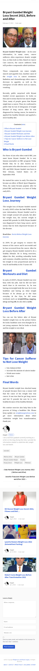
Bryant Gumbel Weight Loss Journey (17, 131)
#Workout (28, 463)
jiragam (8, 435)
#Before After (8, 457)
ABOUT (5, 665)
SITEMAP (33, 665)
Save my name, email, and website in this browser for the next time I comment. (19, 641)
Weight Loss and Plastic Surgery (21, 659)
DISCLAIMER (27, 665)
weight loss (12, 76)
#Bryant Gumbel (19, 457)
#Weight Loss (18, 463)
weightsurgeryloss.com (25, 413)
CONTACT (11, 665)
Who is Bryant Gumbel (12, 128)
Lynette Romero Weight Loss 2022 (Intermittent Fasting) (18, 543)
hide (23, 124)
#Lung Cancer (8, 463)
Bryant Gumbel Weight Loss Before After (19, 136)
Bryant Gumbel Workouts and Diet (17, 134)
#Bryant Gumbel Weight (11, 460)
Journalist (6, 451)
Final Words (9, 144)
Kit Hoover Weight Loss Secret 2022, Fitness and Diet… (19, 510)
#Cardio (22, 460)
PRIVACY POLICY (19, 665)
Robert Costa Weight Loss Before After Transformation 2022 (18, 576)
